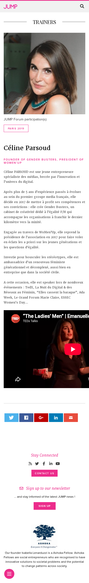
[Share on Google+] (41, 417)
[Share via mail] (71, 417)
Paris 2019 (16, 128)
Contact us (44, 473)
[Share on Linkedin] (56, 417)
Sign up (45, 506)
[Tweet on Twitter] (11, 417)
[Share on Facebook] (26, 417)
